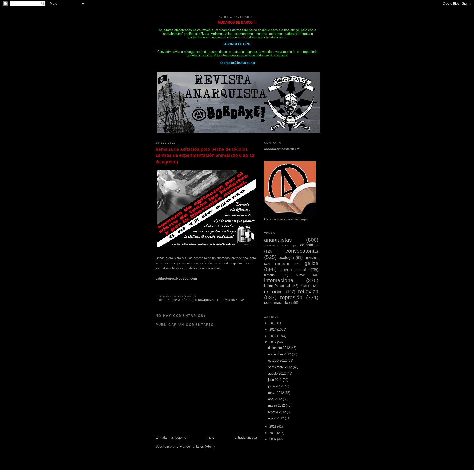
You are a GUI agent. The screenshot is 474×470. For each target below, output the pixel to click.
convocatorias (301, 251)
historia (269, 275)
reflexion (308, 291)
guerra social (293, 270)
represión (291, 297)
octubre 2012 (278, 360)
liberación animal (232, 300)
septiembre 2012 (280, 367)
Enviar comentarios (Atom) (195, 446)
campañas (182, 300)
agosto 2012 (277, 373)
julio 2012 (275, 380)
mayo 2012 (276, 393)
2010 (273, 433)
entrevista (311, 258)
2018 (273, 323)
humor (300, 275)
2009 (273, 439)
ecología (286, 257)
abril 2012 (275, 399)
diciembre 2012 (279, 348)
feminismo (282, 263)
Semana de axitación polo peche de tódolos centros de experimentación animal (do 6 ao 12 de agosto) (205, 155)
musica (306, 285)
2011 (273, 426)
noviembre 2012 (280, 354)
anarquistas (278, 240)
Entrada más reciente (171, 437)
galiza (311, 263)
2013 (273, 336)
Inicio (210, 437)
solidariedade (276, 303)
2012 (273, 342)
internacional (203, 300)
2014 (273, 329)
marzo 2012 (277, 405)
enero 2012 (276, 418)
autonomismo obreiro (277, 245)
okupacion (273, 292)
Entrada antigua (245, 437)
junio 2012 (276, 386)
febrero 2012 (277, 412)
